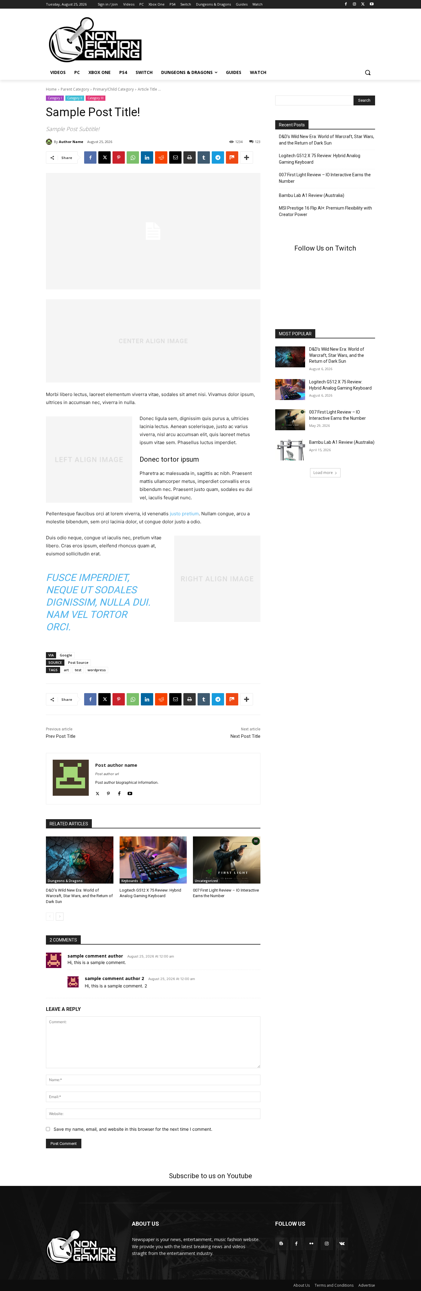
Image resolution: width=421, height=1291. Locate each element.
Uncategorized (206, 881)
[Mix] (232, 157)
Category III (96, 98)
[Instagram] (354, 4)
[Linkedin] (147, 157)
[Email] (175, 157)
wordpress (97, 670)
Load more (323, 472)
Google (66, 655)
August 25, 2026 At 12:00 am (150, 956)
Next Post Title (245, 736)
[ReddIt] (161, 157)
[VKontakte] (342, 1244)
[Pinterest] (118, 157)
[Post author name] (71, 779)
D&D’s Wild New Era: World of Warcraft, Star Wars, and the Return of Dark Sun (79, 896)
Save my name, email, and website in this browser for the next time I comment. (133, 1129)
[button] (367, 72)
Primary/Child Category (113, 89)
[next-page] (59, 917)
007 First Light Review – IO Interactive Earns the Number (325, 178)
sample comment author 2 (114, 978)
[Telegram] (218, 157)
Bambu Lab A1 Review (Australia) (311, 195)
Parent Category (75, 89)
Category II (74, 98)
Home (51, 89)
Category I (55, 98)
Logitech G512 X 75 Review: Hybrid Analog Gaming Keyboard (319, 159)
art (66, 670)
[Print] (189, 157)
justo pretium (184, 514)
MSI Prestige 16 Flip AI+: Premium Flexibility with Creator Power (325, 211)
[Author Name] (50, 142)
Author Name (71, 141)
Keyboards (129, 881)
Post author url (107, 774)
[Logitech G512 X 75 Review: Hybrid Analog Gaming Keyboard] (153, 860)
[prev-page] (50, 917)
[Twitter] (97, 792)
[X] (362, 4)
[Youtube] (371, 4)
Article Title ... (149, 89)
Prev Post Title (61, 736)
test (78, 670)
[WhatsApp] (133, 157)
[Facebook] (345, 4)
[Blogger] (281, 1244)
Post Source (78, 662)
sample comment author (95, 956)
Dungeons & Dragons (65, 881)
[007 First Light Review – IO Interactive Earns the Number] (226, 860)
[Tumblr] (204, 157)
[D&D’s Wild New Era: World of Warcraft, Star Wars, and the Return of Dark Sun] (79, 860)
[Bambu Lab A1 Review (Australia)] (290, 449)
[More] (246, 157)
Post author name (116, 765)
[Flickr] (311, 1244)
